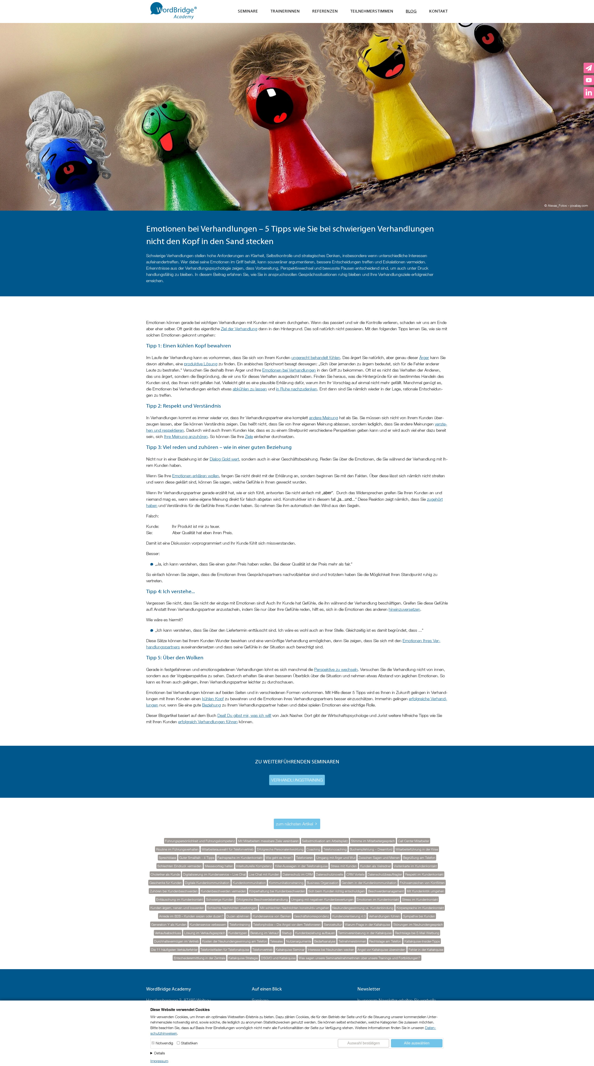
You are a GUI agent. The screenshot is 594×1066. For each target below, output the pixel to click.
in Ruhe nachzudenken (296, 388)
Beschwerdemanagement (386, 891)
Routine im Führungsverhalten (177, 849)
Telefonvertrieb (262, 950)
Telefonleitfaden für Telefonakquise (224, 950)
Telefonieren (304, 858)
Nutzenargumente (298, 941)
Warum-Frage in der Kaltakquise (367, 924)
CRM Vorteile (355, 874)
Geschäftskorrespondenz (311, 916)
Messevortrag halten (219, 866)
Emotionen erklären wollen (195, 475)
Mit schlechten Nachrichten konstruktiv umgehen (294, 908)
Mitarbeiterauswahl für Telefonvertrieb (228, 849)
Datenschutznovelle (329, 874)
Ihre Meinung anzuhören (186, 436)
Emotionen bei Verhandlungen (289, 370)
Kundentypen (237, 933)
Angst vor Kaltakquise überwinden (381, 950)
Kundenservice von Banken (272, 916)
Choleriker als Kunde (165, 874)
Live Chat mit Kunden (264, 874)
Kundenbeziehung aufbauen (315, 933)
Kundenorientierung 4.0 (349, 916)
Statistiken (189, 1043)
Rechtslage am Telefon (385, 941)
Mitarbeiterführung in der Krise (417, 849)
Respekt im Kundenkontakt (424, 874)
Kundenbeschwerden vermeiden (223, 891)
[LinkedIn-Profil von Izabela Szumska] (589, 92)
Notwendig (164, 1043)
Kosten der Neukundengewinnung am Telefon (234, 941)
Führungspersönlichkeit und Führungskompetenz (200, 841)
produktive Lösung (200, 363)
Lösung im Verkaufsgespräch (204, 933)
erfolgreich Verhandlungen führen (208, 721)
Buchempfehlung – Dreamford (371, 849)
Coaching (313, 849)
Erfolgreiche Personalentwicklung (280, 849)
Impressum (159, 1061)
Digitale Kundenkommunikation (207, 883)
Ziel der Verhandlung (239, 328)
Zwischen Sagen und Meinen (379, 858)
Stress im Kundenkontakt (420, 899)
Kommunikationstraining (286, 883)
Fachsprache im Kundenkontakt (239, 858)
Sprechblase (167, 858)
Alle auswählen (416, 1043)
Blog (411, 11)
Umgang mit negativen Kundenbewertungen (322, 899)
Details (159, 1053)
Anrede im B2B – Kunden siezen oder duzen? (191, 916)
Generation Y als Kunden (169, 924)
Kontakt (438, 11)
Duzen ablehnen (237, 916)
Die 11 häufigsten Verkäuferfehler (174, 950)
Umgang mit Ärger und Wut (335, 858)
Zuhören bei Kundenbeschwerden (174, 891)
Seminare (248, 11)
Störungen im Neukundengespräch (418, 924)
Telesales (276, 941)
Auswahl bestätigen (363, 1043)
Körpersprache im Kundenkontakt (420, 908)
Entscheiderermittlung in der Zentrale (199, 958)
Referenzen (325, 11)
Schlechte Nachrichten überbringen (232, 908)
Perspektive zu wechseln (336, 669)
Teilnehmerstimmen (371, 11)
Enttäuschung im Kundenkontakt (179, 899)
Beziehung (211, 705)
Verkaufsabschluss (168, 933)
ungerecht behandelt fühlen (315, 357)
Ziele (249, 436)
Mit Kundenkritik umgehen (425, 891)
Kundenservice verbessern (208, 924)
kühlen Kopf (213, 698)
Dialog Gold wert (224, 459)
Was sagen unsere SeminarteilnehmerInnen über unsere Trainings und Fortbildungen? (359, 958)
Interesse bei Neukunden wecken (331, 950)
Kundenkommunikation (249, 883)
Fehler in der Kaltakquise (426, 950)
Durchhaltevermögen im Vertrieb (176, 941)
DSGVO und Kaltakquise (278, 958)
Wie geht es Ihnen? (279, 858)
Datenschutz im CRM (298, 874)
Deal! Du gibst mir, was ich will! (244, 715)
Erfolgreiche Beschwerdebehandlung (262, 899)
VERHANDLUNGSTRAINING (297, 780)
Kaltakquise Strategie (243, 958)
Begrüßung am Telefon (419, 858)
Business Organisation (323, 883)
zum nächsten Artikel (294, 823)
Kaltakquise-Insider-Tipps (422, 941)
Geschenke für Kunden (165, 883)
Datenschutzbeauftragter (385, 874)
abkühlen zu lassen (250, 388)
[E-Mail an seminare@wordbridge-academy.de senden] (589, 68)
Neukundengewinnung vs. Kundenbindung (362, 908)
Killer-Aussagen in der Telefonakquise (301, 866)
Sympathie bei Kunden (419, 916)
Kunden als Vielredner (375, 866)
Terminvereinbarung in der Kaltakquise (365, 933)
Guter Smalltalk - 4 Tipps (196, 858)
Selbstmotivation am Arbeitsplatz (325, 841)
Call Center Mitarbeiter (413, 841)
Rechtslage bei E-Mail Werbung (417, 933)
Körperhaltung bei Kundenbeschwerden (277, 891)
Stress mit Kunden (344, 866)
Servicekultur (333, 924)
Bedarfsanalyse (324, 941)
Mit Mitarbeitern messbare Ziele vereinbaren (268, 841)
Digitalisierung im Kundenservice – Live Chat (214, 874)
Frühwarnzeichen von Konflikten (422, 883)
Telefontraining (239, 924)
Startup (287, 933)
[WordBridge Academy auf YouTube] (589, 80)
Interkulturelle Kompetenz (254, 866)
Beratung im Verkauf (264, 933)
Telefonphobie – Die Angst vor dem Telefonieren (287, 924)
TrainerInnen (285, 11)
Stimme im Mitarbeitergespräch (373, 841)
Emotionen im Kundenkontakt (378, 899)
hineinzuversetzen (404, 609)
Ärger (424, 357)
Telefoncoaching (335, 849)
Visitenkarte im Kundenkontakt (415, 866)
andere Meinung (323, 417)
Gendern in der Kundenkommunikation (369, 883)
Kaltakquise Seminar (290, 950)
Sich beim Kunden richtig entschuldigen (336, 891)
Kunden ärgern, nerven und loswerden (177, 908)
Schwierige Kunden (219, 899)
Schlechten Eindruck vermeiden (179, 866)
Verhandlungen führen (384, 916)
